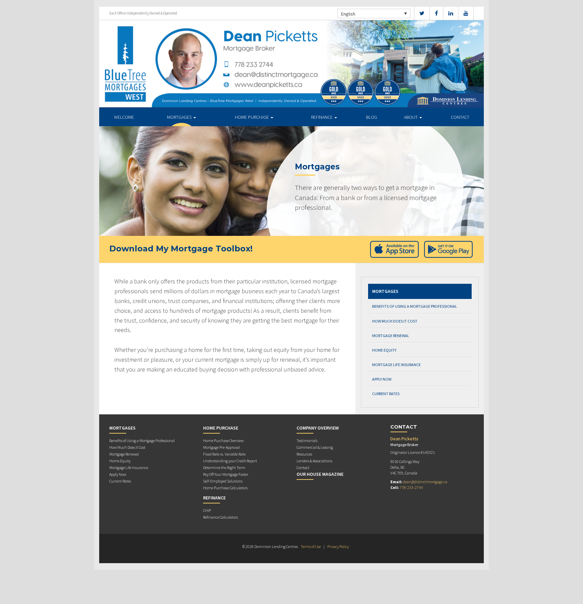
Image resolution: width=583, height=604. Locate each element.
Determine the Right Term (224, 467)
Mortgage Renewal (390, 335)
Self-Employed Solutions (223, 481)
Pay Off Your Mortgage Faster (225, 474)
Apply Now (381, 379)
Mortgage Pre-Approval (221, 447)
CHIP (207, 510)
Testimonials (307, 440)
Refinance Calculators (220, 517)
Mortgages (180, 117)
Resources (304, 454)
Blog (371, 117)
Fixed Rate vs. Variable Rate (224, 454)
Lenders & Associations (314, 460)
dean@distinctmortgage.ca (425, 481)
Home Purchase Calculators (225, 487)
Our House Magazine (320, 474)
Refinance (322, 117)
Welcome (124, 117)
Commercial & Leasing (315, 447)
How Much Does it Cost (394, 321)
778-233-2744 (411, 487)
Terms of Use (311, 546)
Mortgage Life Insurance (396, 364)
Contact (460, 117)
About (411, 117)
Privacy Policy (338, 546)
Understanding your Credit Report (230, 460)
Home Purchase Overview (223, 440)
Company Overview (318, 428)
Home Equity (384, 350)
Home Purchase (252, 117)
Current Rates (385, 393)
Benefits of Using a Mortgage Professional (414, 306)
